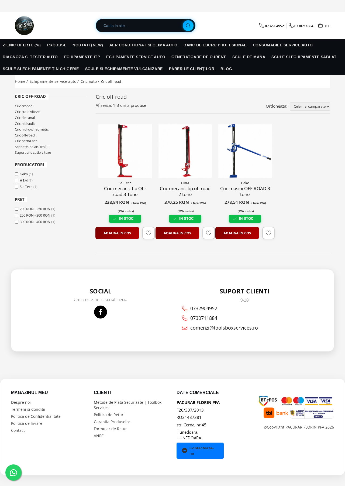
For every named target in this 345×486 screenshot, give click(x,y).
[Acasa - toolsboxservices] (42, 25)
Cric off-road (25, 135)
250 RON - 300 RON (35, 215)
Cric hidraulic (25, 123)
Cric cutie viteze (27, 111)
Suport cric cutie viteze (33, 152)
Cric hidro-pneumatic (32, 129)
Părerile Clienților (192, 69)
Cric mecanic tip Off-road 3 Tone (125, 191)
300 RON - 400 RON (35, 221)
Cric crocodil (24, 106)
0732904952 (203, 308)
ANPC (99, 435)
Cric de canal (25, 117)
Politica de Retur (108, 414)
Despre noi (21, 402)
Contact (18, 430)
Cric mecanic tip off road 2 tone (185, 191)
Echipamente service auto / (55, 81)
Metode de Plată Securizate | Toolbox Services (127, 405)
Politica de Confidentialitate (36, 416)
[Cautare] (188, 25)
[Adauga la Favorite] (148, 233)
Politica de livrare (26, 423)
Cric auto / (90, 81)
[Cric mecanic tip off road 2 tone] (185, 151)
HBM (24, 180)
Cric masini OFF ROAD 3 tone (245, 191)
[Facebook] (100, 312)
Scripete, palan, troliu (32, 146)
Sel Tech (26, 186)
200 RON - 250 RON (35, 208)
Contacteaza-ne (201, 451)
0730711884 (203, 318)
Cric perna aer (26, 140)
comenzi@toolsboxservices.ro (224, 327)
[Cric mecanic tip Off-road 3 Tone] (125, 151)
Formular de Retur (110, 428)
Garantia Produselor (112, 421)
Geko (24, 174)
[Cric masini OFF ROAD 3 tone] (245, 151)
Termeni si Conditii (28, 409)
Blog (226, 69)
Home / (22, 81)
